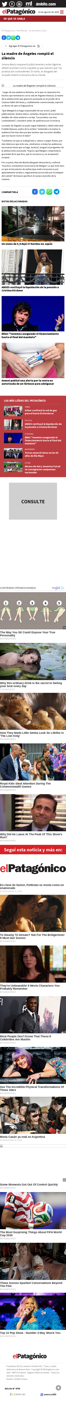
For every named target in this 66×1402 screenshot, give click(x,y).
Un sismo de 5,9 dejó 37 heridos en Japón (27, 244)
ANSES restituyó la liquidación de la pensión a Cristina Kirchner (30, 288)
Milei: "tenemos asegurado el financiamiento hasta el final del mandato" (30, 335)
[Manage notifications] (58, 1387)
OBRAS (27, 407)
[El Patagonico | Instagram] (19, 5)
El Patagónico (8, 30)
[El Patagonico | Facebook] (12, 5)
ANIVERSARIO (30, 449)
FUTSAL (28, 463)
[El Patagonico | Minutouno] (29, 5)
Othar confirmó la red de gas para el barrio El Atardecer (41, 412)
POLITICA (28, 420)
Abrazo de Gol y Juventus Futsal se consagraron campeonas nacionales (42, 469)
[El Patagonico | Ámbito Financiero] (46, 5)
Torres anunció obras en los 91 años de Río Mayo (41, 454)
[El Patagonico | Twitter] (5, 5)
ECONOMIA (29, 434)
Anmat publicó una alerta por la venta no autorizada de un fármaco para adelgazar (28, 382)
